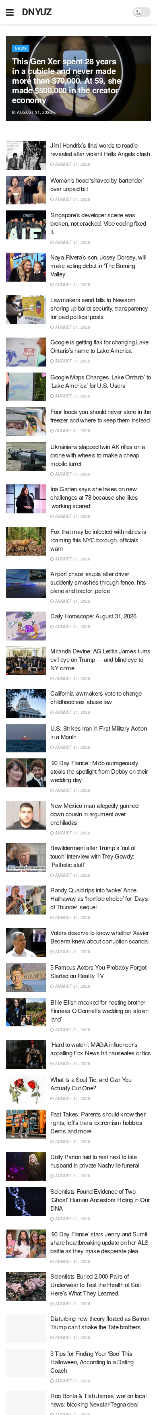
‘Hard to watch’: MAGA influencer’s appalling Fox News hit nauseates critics (100, 1048)
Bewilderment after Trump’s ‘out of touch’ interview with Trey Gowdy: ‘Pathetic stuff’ (93, 856)
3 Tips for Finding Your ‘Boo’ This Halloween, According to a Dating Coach (91, 1361)
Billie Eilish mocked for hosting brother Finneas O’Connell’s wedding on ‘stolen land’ (99, 1010)
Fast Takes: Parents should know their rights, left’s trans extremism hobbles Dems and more (98, 1122)
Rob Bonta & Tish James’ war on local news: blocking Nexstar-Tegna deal (98, 1399)
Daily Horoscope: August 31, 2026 (93, 616)
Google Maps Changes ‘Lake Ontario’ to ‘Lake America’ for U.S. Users (100, 381)
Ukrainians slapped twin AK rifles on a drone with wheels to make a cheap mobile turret (97, 455)
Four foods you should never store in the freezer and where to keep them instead (100, 415)
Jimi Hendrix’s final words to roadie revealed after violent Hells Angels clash (100, 149)
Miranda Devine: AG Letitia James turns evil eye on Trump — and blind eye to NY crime (100, 659)
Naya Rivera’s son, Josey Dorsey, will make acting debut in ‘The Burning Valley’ (98, 265)
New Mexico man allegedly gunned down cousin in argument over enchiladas (94, 813)
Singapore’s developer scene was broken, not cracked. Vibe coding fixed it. (98, 223)
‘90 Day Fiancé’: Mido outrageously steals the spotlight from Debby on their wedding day (99, 771)
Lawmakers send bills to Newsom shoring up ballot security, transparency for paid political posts (99, 308)
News (21, 48)
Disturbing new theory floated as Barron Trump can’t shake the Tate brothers (99, 1322)
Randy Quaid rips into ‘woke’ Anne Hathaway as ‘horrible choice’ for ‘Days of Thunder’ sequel (99, 898)
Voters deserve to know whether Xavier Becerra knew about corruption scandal (99, 936)
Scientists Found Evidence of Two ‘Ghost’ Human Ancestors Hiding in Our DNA (100, 1199)
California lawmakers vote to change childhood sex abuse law (96, 697)
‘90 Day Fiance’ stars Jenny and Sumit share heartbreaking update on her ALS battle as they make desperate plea (99, 1242)
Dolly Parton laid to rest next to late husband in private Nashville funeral (94, 1160)
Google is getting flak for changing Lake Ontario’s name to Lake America (99, 346)
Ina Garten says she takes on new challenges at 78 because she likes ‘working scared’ (94, 497)
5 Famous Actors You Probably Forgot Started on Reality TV (98, 971)
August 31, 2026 (34, 112)
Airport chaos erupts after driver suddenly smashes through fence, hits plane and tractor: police (98, 582)
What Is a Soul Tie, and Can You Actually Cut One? (91, 1083)
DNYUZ (37, 12)
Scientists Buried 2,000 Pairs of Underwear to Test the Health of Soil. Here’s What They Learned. (96, 1284)
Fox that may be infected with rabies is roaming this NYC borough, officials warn (98, 539)
